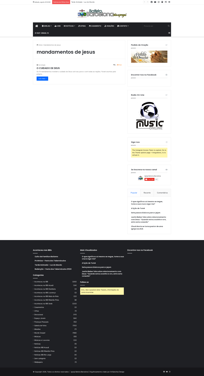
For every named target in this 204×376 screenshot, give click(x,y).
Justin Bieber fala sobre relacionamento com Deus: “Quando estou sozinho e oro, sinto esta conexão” (148, 219)
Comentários (162, 193)
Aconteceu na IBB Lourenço (45, 293)
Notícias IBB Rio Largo (42, 355)
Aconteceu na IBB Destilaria (45, 289)
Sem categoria (39, 358)
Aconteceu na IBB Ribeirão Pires (46, 300)
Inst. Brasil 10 (42, 33)
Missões (37, 329)
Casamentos (39, 307)
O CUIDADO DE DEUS (48, 68)
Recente (147, 193)
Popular (134, 193)
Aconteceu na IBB (41, 282)
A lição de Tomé (138, 208)
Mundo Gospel (39, 333)
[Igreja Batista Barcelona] (102, 13)
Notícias (70, 26)
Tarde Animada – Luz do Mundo (83, 2)
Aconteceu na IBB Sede (43, 304)
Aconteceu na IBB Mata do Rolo (46, 296)
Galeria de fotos (40, 325)
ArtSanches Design (117, 372)
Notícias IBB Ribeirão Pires (44, 351)
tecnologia (41, 65)
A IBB (58, 26)
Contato (123, 26)
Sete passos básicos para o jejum (145, 213)
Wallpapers (38, 362)
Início (40, 45)
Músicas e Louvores (42, 340)
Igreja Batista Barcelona (79, 372)
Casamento (96, 26)
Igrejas (46, 26)
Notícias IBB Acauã (41, 347)
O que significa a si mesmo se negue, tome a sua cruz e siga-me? (147, 202)
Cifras (83, 26)
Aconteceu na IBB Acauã (43, 285)
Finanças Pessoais (41, 322)
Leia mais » (42, 78)
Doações (110, 26)
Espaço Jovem (39, 318)
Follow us (84, 282)
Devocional (38, 315)
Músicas (37, 336)
